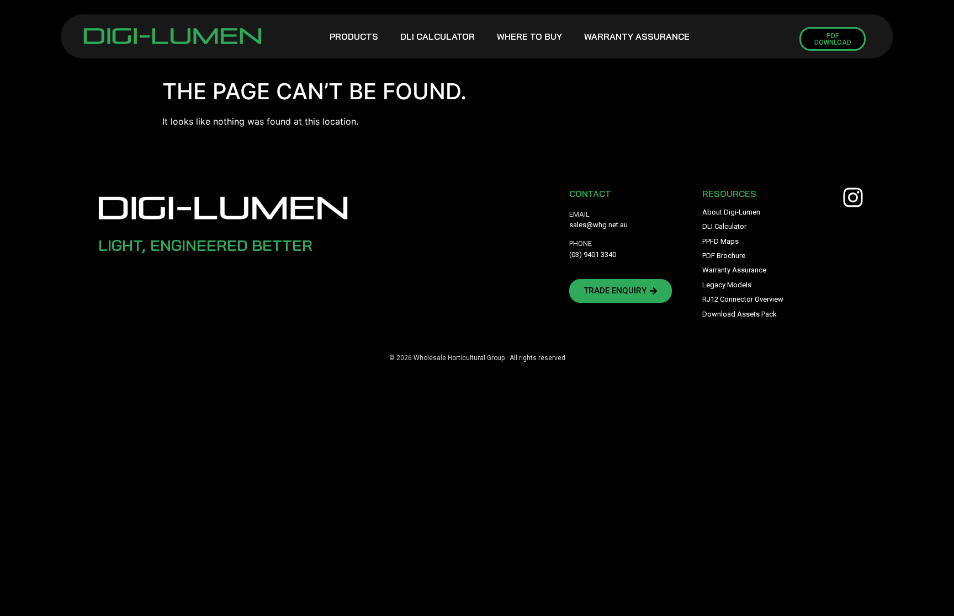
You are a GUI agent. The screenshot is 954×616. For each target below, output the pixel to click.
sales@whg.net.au (598, 225)
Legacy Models (726, 285)
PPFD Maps (720, 241)
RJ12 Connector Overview (742, 299)
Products (354, 36)
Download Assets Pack (739, 314)
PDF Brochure (723, 255)
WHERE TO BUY (529, 36)
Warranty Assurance (637, 36)
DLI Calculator (437, 36)
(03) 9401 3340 (592, 254)
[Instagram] (853, 197)
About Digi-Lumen (731, 212)
